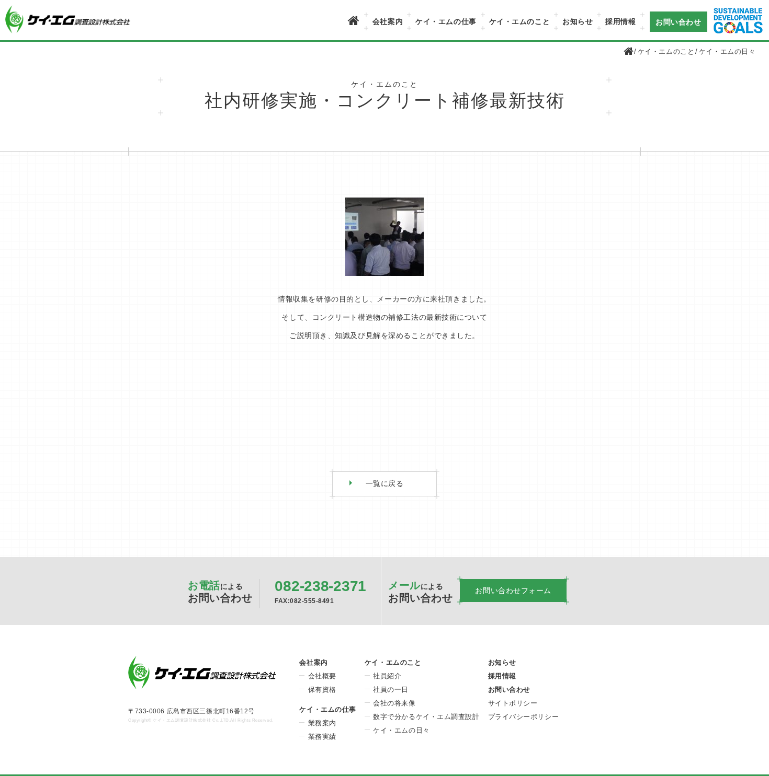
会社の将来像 (394, 703)
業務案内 (322, 723)
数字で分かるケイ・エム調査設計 (426, 717)
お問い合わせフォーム (513, 590)
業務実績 (322, 736)
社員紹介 (387, 676)
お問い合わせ (678, 21)
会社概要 (322, 676)
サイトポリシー (513, 703)
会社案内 (387, 21)
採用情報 (620, 21)
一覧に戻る (385, 483)
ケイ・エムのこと (519, 21)
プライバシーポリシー (523, 717)
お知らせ (577, 21)
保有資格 (322, 689)
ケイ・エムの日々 (727, 51)
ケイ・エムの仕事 (445, 21)
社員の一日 (391, 689)
